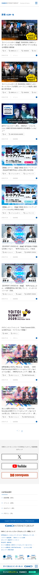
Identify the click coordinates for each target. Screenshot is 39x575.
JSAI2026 (26, 51)
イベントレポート (15, 173)
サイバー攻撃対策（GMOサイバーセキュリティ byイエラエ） (17, 545)
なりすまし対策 (28, 547)
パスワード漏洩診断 (6, 537)
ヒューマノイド (30, 173)
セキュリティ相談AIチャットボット (10, 540)
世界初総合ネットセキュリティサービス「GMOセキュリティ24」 (18, 535)
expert (19, 252)
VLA (35, 51)
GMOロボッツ (14, 51)
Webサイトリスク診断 (19, 537)
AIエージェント (9, 252)
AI (5, 51)
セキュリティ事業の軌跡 (7, 549)
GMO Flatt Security (29, 375)
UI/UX (6, 333)
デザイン (15, 333)
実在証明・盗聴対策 (6, 542)
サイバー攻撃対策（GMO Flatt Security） (11, 547)
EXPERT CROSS (31, 252)
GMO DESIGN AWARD (17, 134)
